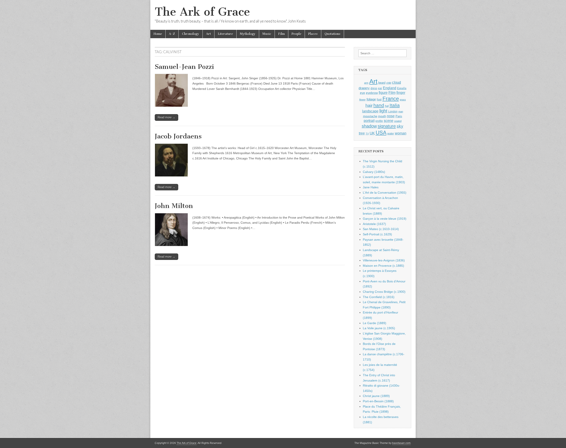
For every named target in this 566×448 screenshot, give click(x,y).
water (390, 133)
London (393, 111)
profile (379, 121)
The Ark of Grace (202, 12)
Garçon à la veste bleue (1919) (384, 218)
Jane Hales (371, 187)
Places (313, 34)
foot (379, 99)
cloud (396, 82)
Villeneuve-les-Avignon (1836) (384, 260)
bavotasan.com (401, 443)
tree (362, 133)
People (296, 34)
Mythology (248, 34)
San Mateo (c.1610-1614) (381, 229)
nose (391, 116)
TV (367, 133)
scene (388, 121)
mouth (382, 116)
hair (369, 105)
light (383, 110)
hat (387, 106)
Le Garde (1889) (374, 323)
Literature (225, 34)
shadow (369, 126)
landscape (370, 111)
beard (381, 82)
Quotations (332, 34)
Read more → (166, 117)
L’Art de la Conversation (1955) (384, 192)
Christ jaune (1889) (376, 396)
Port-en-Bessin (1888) (378, 401)
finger (400, 93)
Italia (395, 105)
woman (400, 133)
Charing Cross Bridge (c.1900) (384, 291)
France (390, 99)
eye (362, 93)
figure (383, 93)
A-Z (172, 34)
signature (387, 126)
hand (378, 105)
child (388, 82)
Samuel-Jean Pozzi (184, 67)
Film (281, 34)
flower (362, 99)
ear (380, 88)
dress (374, 88)
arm (366, 82)
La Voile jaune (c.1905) (379, 328)
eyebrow (372, 93)
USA (381, 133)
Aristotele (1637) (374, 224)
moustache (370, 116)
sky (400, 126)
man (400, 111)
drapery (364, 88)
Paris (399, 116)
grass (403, 99)
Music (266, 34)
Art (208, 34)
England (389, 88)
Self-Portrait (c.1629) (377, 234)
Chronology (190, 34)
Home (158, 34)
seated (398, 121)
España (401, 88)
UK (372, 133)
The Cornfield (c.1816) (378, 297)
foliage (371, 99)
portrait (369, 121)
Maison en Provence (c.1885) (383, 265)
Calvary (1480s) (374, 172)
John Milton (174, 206)
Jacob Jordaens (178, 136)
